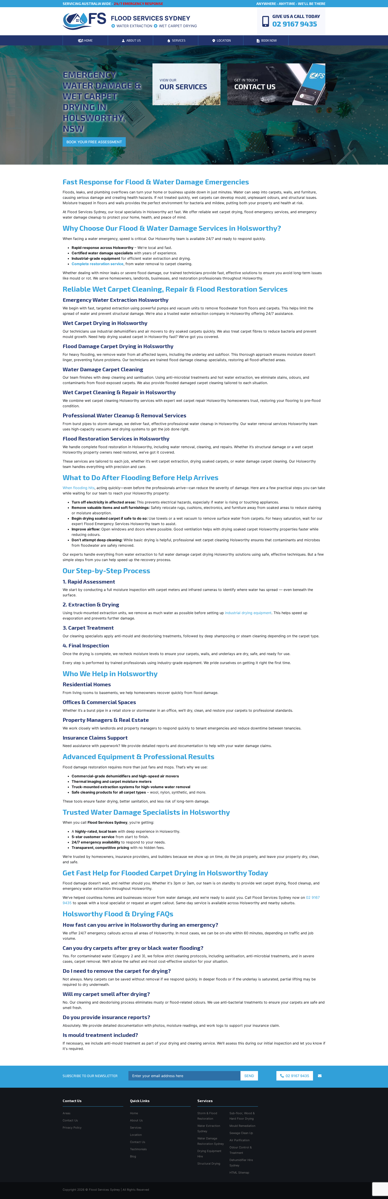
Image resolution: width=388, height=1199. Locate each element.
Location (136, 1134)
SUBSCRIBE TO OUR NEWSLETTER (90, 1076)
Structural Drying (208, 1163)
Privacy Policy (72, 1127)
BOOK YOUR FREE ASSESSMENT (94, 142)
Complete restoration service (97, 264)
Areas (67, 1113)
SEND (249, 1076)
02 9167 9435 (297, 1076)
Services (135, 1127)
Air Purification (239, 1140)
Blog (133, 1156)
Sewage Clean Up (241, 1133)
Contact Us (137, 1142)
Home (134, 1113)
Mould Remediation (242, 1125)
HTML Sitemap (239, 1172)
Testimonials (138, 1149)
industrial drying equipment (248, 613)
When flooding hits (79, 487)
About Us (136, 1120)
